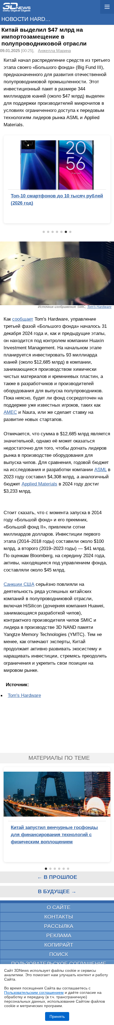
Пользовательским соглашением (34, 992)
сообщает (22, 319)
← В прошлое (57, 877)
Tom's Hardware (99, 307)
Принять (57, 1016)
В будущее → (57, 891)
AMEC (10, 412)
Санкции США (19, 584)
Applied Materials (39, 484)
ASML (100, 469)
